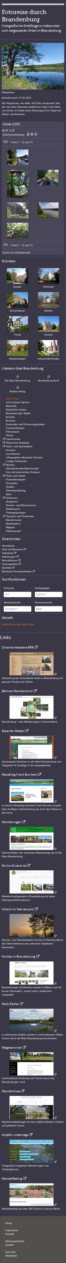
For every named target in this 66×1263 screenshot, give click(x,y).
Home (8, 1223)
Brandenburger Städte (18, 413)
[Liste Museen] (3, 464)
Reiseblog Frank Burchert (19, 774)
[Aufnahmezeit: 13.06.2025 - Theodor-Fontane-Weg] (17, 197)
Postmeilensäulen (16, 479)
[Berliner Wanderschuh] (33, 718)
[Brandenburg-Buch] (48, 377)
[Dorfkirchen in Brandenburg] (33, 983)
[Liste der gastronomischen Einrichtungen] (3, 439)
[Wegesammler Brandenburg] (33, 1074)
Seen (9, 494)
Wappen (10, 527)
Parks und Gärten (16, 475)
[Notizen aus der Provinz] (33, 1031)
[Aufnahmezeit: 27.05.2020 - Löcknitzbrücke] (17, 237)
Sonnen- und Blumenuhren (21, 505)
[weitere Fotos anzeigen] (5, 142)
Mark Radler (10, 1004)
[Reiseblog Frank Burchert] (33, 801)
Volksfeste (7, 553)
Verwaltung (8, 545)
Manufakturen (9, 560)
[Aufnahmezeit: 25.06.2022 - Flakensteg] (17, 217)
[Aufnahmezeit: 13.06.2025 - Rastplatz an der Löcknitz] (48, 184)
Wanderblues (11, 1091)
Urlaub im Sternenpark (18, 909)
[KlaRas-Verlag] (17, 388)
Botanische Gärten (16, 409)
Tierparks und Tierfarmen (20, 516)
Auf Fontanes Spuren (18, 402)
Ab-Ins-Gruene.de (14, 866)
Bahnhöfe (11, 406)
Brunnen (10, 420)
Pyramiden (12, 483)
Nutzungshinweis (14, 1241)
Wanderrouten (14, 520)
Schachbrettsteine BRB (18, 647)
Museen (10, 464)
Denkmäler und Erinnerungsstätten (25, 424)
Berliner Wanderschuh (17, 691)
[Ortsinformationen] (12, 130)
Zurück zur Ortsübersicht (16, 252)
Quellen (10, 486)
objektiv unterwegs (15, 1135)
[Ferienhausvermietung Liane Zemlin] (33, 936)
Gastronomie (13, 439)
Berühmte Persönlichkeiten (17, 571)
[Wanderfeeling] (33, 1205)
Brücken (10, 417)
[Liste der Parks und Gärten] (3, 475)
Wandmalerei (13, 523)
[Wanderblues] (33, 1118)
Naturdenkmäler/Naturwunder (22, 468)
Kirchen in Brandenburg (18, 956)
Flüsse (9, 435)
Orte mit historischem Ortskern (23, 472)
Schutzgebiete (10, 564)
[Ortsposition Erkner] (5, 130)
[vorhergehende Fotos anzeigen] (5, 245)
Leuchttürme (13, 453)
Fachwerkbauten (15, 428)
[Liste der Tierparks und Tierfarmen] (3, 516)
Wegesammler (12, 1047)
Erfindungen (8, 556)
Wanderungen (11, 822)
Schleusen (11, 497)
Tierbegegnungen (16, 512)
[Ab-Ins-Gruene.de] (33, 892)
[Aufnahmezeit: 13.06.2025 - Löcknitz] (17, 164)
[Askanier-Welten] (33, 758)
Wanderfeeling (12, 1178)
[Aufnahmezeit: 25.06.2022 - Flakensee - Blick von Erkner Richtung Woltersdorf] (48, 217)
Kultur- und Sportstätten (19, 446)
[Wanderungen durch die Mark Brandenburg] (33, 849)
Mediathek (11, 1255)
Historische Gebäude (17, 442)
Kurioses (10, 450)
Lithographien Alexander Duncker (24, 457)
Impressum (11, 1230)
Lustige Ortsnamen (16, 461)
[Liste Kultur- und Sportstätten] (3, 446)
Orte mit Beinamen (12, 549)
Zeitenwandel (13, 531)
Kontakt (9, 1234)
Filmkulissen (13, 431)
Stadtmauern (13, 509)
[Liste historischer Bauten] (3, 442)
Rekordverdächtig (16, 490)
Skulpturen (12, 501)
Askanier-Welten (13, 731)
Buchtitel (6, 567)
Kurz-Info (10, 1252)
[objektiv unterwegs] (33, 1162)
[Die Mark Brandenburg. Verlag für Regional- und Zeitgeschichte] (17, 377)
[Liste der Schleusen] (3, 497)
